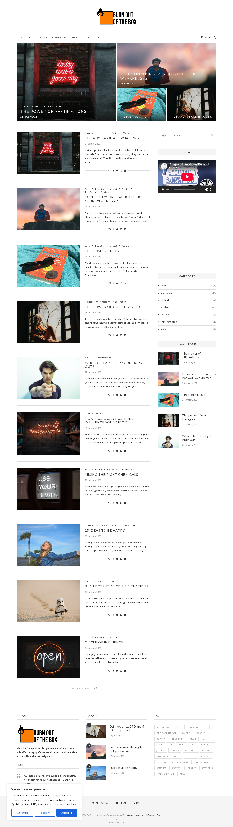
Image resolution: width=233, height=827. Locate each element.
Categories (37, 37)
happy (181, 744)
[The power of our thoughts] (48, 322)
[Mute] (206, 189)
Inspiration (25, 106)
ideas (192, 744)
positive (205, 756)
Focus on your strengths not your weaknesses (114, 199)
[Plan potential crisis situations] (48, 601)
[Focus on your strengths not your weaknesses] (48, 209)
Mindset (38, 106)
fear (204, 739)
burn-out (193, 727)
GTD (171, 744)
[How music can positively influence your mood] (48, 433)
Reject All (45, 812)
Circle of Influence (104, 642)
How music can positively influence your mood (110, 420)
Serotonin (177, 768)
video (182, 774)
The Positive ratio (133, 116)
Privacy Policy (153, 814)
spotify (192, 768)
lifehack (175, 750)
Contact (91, 37)
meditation (190, 750)
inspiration (207, 744)
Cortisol (201, 733)
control (186, 733)
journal (161, 750)
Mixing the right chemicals (111, 475)
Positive (50, 106)
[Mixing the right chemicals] (48, 489)
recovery (161, 762)
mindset (206, 750)
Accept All (66, 812)
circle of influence (166, 733)
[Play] (162, 189)
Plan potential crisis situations (116, 586)
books (179, 727)
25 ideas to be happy (105, 531)
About (75, 37)
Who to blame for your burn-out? (198, 438)
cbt (205, 727)
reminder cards (180, 762)
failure (192, 739)
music (177, 756)
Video (61, 106)
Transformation (92, 192)
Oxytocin (190, 756)
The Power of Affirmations (53, 111)
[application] (187, 176)
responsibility (201, 762)
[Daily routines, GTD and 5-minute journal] (96, 731)
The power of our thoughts (191, 116)
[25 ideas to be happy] (48, 545)
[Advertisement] (187, 235)
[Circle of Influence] (48, 657)
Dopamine (161, 739)
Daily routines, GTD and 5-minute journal (127, 728)
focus (160, 744)
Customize (22, 812)
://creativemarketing (135, 814)
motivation (163, 756)
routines (161, 768)
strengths (207, 768)
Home (20, 37)
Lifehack (103, 525)
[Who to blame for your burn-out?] (48, 378)
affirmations (163, 727)
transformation (165, 774)
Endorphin (177, 739)
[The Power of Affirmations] (48, 153)
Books (87, 189)
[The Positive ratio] (48, 266)
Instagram (59, 37)
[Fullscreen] (212, 189)
